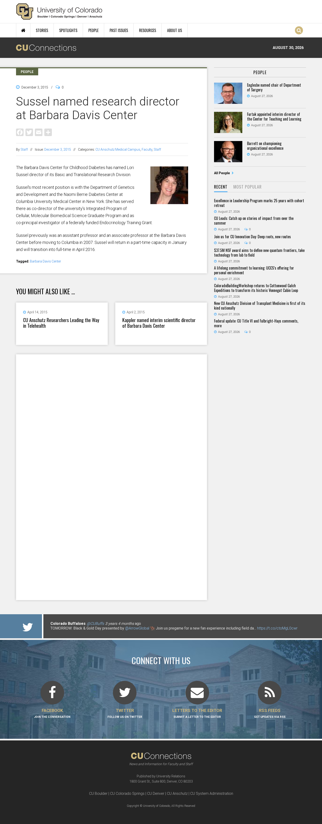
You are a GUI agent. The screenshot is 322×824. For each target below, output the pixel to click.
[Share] (48, 132)
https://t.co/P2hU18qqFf (70, 633)
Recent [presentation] (220, 187)
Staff (24, 149)
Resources (147, 30)
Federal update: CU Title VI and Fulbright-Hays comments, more (256, 323)
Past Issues (119, 30)
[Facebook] (20, 132)
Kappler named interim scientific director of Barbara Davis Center (159, 322)
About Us (174, 30)
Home (23, 30)
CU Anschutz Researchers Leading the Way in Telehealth (61, 322)
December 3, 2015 (57, 149)
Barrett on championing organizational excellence (265, 146)
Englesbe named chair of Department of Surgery (274, 87)
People (93, 30)
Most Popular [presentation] (247, 187)
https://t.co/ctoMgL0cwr (277, 628)
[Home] (59, 11)
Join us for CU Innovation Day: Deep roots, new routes (252, 236)
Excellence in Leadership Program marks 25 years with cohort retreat (259, 203)
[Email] (38, 132)
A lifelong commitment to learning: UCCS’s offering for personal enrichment (254, 270)
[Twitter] (29, 132)
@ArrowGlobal (137, 628)
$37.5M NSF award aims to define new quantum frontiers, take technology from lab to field (259, 252)
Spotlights (68, 30)
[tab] (220, 187)
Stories (42, 30)
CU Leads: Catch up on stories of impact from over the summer (253, 220)
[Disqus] (111, 415)
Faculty (147, 149)
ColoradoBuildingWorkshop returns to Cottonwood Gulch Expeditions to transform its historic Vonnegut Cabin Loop (256, 288)
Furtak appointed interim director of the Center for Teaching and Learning (274, 116)
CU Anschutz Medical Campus (117, 149)
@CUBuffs (95, 623)
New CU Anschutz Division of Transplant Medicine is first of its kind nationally (259, 305)
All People (222, 173)
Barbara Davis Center (45, 261)
